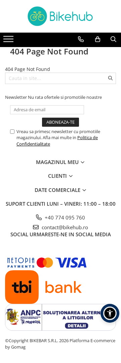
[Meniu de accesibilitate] (109, 313)
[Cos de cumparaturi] (97, 39)
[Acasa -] (60, 16)
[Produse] (9, 41)
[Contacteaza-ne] (80, 39)
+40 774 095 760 (64, 217)
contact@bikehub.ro (64, 227)
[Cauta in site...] (113, 39)
